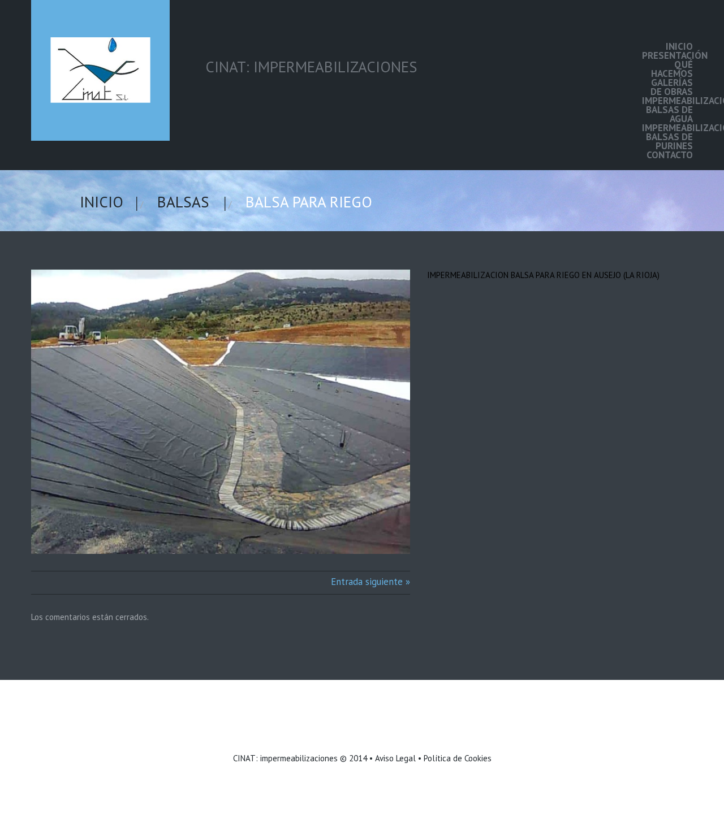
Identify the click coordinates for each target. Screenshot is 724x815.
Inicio (679, 46)
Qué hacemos (672, 69)
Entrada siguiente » (370, 581)
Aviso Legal (395, 758)
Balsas (183, 201)
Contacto (670, 154)
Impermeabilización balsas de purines (667, 136)
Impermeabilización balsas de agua (667, 109)
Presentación (667, 55)
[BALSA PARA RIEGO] (220, 412)
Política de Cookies (458, 758)
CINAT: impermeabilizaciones (285, 758)
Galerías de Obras (671, 87)
